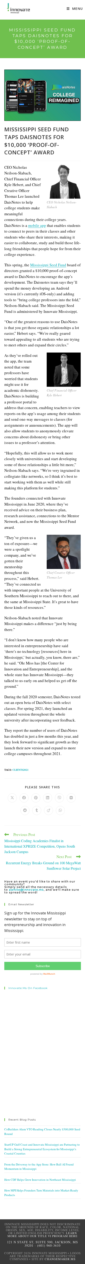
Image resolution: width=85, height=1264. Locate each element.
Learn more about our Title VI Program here (42, 1234)
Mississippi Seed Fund (48, 264)
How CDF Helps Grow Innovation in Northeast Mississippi (40, 1180)
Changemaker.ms (60, 1259)
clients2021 (20, 770)
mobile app (37, 225)
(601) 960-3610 (49, 1245)
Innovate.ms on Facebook (28, 988)
